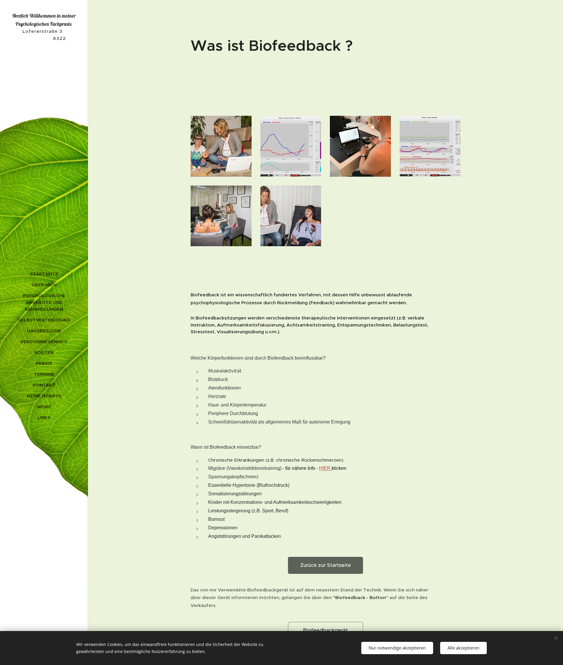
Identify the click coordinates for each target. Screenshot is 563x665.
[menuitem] (44, 274)
